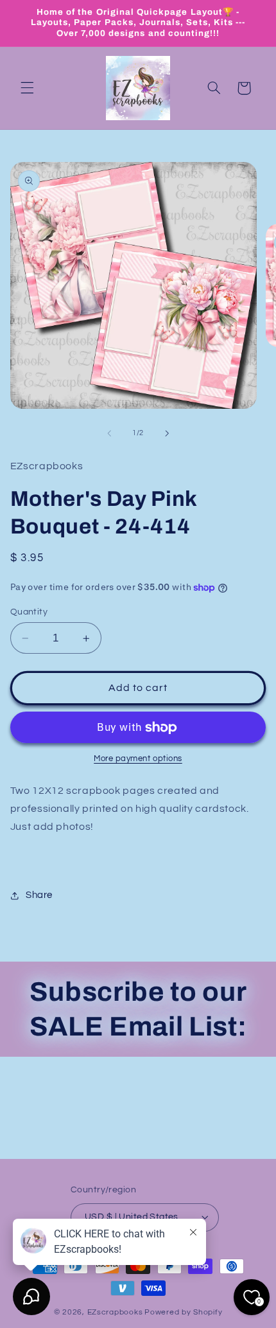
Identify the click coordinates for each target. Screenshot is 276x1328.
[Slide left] (109, 433)
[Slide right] (167, 433)
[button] (27, 88)
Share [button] (39, 895)
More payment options (138, 759)
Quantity (28, 611)
